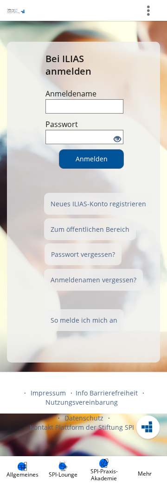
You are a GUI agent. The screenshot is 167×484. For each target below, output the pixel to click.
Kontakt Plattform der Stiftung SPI (82, 427)
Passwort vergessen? (83, 254)
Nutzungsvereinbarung (81, 402)
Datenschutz (83, 418)
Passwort (61, 124)
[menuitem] (22, 470)
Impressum (48, 392)
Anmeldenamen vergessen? (93, 279)
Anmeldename (70, 94)
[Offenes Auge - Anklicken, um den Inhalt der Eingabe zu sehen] (117, 139)
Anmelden (92, 158)
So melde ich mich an (84, 320)
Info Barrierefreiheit (107, 392)
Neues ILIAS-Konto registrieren (98, 203)
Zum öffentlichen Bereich (90, 229)
